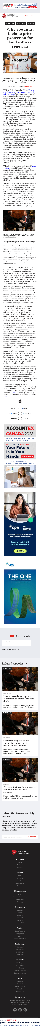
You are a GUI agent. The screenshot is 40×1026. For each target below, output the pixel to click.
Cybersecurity (20, 947)
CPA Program (20, 963)
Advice (20, 876)
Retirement (20, 883)
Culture (20, 894)
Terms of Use (20, 991)
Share (26, 408)
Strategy (31, 23)
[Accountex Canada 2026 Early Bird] (20, 6)
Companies (20, 933)
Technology (10, 23)
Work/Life (20, 886)
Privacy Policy (20, 986)
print (27, 418)
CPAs (20, 936)
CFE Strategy (20, 968)
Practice (20, 915)
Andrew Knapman (20, 970)
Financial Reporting (20, 897)
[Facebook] (25, 1010)
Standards (20, 918)
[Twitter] (15, 1010)
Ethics (20, 912)
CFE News (20, 965)
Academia (20, 910)
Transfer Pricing (20, 923)
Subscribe (29, 16)
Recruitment (20, 881)
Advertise (20, 981)
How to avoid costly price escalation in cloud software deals (18, 92)
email (15, 418)
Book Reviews (20, 931)
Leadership (20, 899)
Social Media (20, 952)
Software (20, 954)
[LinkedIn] (20, 1010)
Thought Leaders (20, 939)
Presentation (20, 878)
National (20, 865)
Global (20, 862)
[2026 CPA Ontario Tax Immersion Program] (20, 526)
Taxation (20, 920)
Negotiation (21, 23)
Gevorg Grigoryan (20, 973)
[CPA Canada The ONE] (20, 594)
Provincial (20, 867)
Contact (20, 984)
